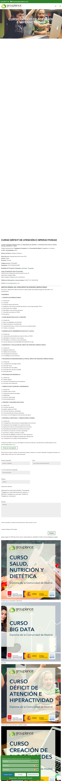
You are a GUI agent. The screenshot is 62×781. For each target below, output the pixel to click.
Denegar (20, 774)
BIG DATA (3, 662)
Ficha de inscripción (9, 448)
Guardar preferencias (33, 774)
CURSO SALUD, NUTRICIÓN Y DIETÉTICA (11, 600)
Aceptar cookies (8, 774)
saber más (31, 28)
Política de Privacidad (22, 778)
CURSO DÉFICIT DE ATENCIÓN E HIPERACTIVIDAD (31, 21)
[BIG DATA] (31, 632)
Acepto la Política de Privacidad (9, 529)
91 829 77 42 (5, 1)
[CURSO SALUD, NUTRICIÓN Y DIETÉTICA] (31, 570)
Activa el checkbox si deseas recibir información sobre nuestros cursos (19, 522)
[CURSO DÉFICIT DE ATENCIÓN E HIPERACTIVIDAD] (31, 694)
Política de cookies (13, 778)
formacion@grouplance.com (13, 283)
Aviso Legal (29, 778)
